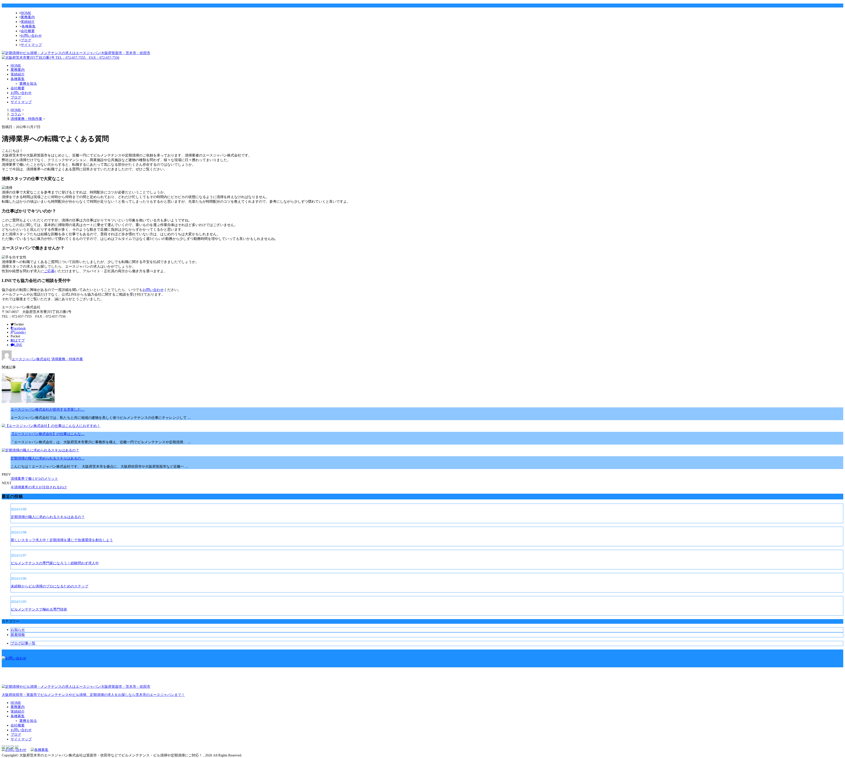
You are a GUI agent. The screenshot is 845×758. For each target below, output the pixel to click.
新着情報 (18, 635)
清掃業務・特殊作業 (26, 119)
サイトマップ (31, 45)
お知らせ (18, 629)
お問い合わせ (31, 35)
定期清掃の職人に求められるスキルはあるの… (47, 458)
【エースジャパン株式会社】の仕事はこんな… (47, 434)
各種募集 (29, 26)
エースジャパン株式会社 (31, 359)
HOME (26, 13)
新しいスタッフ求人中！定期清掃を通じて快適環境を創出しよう (62, 540)
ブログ (26, 40)
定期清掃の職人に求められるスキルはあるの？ (48, 517)
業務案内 (28, 17)
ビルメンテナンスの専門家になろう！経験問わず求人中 (55, 563)
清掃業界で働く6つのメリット (34, 478)
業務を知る (28, 83)
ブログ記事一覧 (23, 643)
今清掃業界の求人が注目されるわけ (39, 487)
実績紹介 (28, 22)
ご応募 (49, 271)
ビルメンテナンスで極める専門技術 (39, 609)
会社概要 (28, 31)
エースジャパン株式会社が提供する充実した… (47, 409)
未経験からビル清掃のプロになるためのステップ (49, 586)
